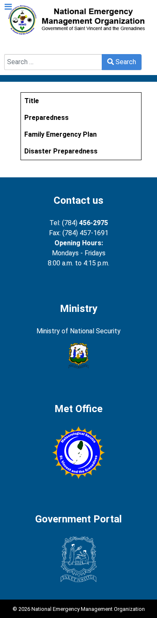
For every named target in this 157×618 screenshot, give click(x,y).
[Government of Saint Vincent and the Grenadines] (78, 559)
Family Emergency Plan (60, 134)
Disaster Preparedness (61, 151)
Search (14, 49)
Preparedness (46, 118)
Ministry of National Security (78, 331)
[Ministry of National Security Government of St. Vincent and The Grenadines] (78, 356)
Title (31, 101)
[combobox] (53, 62)
